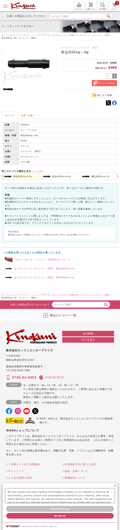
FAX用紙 (102, 9)
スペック (9, 115)
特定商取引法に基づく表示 (80, 464)
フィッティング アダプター (39, 35)
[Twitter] (35, 412)
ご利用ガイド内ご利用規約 (24, 464)
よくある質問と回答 (20, 477)
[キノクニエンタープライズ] (23, 6)
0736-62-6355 (24, 377)
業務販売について (75, 477)
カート (114, 6)
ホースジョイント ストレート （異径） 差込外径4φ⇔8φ (44, 268)
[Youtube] (26, 412)
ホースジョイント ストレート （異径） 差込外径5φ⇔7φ (44, 277)
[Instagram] (18, 412)
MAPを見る (88, 339)
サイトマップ (16, 471)
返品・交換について (76, 471)
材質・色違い (28, 115)
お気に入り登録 (103, 95)
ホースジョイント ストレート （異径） (93, 35)
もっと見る (38, 171)
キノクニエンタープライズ (14, 35)
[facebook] (9, 412)
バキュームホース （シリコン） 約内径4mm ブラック (42, 259)
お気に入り (90, 9)
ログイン (79, 9)
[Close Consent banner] (115, 485)
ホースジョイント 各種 (63, 35)
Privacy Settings (60, 508)
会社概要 (88, 333)
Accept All (60, 515)
